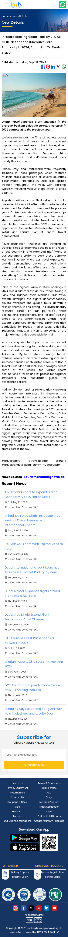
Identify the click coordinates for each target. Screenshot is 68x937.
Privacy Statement (17, 787)
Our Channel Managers (17, 820)
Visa (17, 806)
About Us (17, 783)
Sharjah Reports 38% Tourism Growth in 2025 (34, 664)
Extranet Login (20, 876)
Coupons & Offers (17, 802)
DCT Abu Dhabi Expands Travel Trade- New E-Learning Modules (33, 687)
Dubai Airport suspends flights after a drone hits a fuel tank (32, 593)
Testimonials (17, 792)
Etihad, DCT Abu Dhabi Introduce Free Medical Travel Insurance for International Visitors (32, 520)
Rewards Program (49, 802)
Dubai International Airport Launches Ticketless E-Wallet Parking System (32, 569)
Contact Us (17, 797)
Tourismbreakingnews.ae (44, 477)
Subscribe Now (34, 765)
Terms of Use (49, 787)
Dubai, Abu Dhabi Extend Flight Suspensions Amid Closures (27, 616)
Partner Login (52, 876)
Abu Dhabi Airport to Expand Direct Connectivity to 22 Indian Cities (31, 494)
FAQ (49, 792)
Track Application (49, 806)
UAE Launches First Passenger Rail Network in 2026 (30, 640)
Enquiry (17, 816)
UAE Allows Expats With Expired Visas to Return (34, 546)
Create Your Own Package (49, 820)
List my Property (20, 872)
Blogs (49, 797)
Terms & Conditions (49, 783)
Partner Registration (52, 872)
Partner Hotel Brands (49, 816)
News (49, 811)
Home (5, 16)
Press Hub (17, 811)
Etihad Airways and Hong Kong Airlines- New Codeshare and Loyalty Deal (33, 711)
